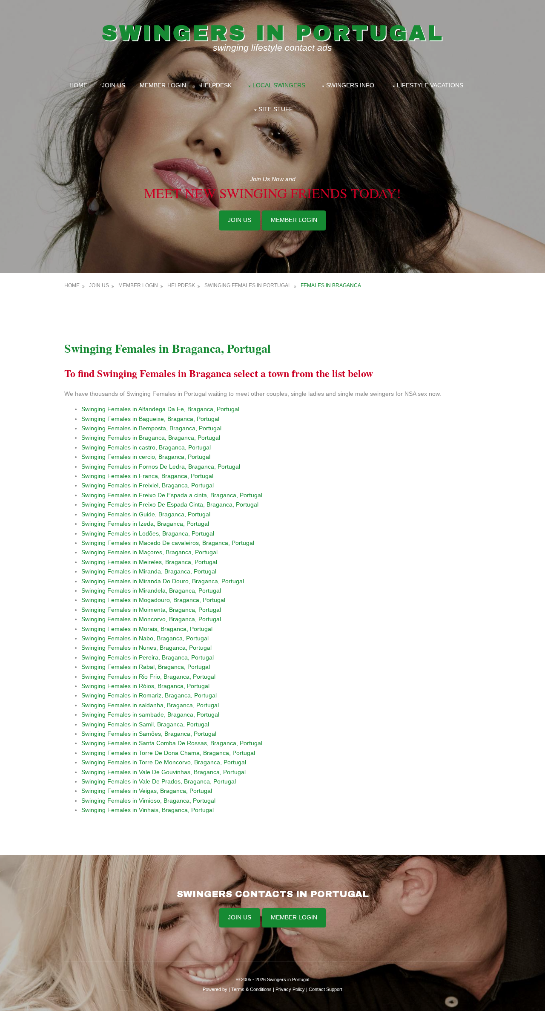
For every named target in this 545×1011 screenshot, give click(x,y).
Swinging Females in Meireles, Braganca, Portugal (149, 562)
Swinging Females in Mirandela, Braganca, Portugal (151, 590)
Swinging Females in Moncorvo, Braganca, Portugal (151, 619)
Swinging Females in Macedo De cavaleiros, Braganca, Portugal (167, 542)
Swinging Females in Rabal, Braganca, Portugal (145, 666)
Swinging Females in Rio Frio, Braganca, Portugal (148, 676)
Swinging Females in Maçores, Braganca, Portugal (149, 552)
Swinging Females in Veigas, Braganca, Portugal (146, 790)
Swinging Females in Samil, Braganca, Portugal (145, 724)
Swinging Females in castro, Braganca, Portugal (146, 447)
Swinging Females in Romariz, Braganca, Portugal (149, 695)
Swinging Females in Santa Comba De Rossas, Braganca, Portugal (171, 743)
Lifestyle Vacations (430, 85)
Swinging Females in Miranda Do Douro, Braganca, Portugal (162, 581)
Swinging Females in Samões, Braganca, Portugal (148, 733)
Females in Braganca (331, 285)
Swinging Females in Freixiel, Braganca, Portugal (147, 485)
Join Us (113, 85)
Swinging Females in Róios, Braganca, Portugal (145, 686)
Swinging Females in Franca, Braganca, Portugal (147, 475)
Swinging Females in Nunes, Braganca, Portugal (146, 647)
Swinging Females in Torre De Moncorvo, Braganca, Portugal (163, 762)
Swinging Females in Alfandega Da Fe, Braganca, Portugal (160, 409)
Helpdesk (216, 85)
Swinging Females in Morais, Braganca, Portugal (146, 628)
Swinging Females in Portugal (247, 285)
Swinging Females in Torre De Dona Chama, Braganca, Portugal (168, 752)
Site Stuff (275, 109)
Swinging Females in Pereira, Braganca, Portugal (147, 657)
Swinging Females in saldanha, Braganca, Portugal (150, 705)
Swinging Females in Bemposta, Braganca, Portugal (151, 428)
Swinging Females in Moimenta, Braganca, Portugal (151, 609)
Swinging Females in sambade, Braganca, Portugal (150, 714)
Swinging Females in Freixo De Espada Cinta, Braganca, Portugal (169, 504)
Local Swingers (278, 85)
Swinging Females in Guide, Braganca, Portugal (145, 514)
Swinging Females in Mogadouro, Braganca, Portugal (153, 599)
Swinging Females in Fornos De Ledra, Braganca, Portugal (160, 466)
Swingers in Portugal (273, 33)
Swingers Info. (351, 85)
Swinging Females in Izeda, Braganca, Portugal (145, 523)
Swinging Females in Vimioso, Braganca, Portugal (148, 800)
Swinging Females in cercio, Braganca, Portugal (145, 456)
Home (78, 85)
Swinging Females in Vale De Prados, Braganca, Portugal (158, 781)
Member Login (163, 85)
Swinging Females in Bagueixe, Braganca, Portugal (150, 418)
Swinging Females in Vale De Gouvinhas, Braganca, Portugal (163, 772)
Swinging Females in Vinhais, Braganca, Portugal (147, 809)
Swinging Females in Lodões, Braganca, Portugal (147, 533)
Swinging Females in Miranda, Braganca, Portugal (148, 571)
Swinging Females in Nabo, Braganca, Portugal (145, 638)
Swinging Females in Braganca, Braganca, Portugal (150, 437)
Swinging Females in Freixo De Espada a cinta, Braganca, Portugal (171, 495)
